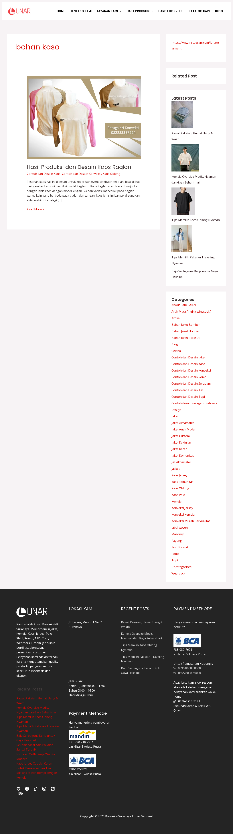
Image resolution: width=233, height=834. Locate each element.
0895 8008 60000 (188, 668)
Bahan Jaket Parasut (185, 338)
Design (176, 410)
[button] (119, 11)
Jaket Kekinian (181, 442)
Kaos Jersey (179, 475)
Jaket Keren (179, 449)
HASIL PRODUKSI (138, 11)
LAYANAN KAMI (107, 11)
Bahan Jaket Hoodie (185, 331)
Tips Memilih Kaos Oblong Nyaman (195, 220)
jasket (175, 469)
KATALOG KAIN (199, 11)
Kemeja (176, 501)
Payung (176, 541)
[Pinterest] (53, 789)
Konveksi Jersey (182, 508)
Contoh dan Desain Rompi (189, 377)
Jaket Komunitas (182, 456)
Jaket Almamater (182, 423)
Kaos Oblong (111, 174)
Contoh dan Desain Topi (188, 397)
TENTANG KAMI (81, 11)
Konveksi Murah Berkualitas (190, 521)
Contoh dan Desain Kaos (43, 174)
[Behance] (21, 793)
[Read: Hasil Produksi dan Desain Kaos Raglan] (84, 117)
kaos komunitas (182, 482)
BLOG (219, 11)
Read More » (35, 209)
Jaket (174, 416)
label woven (179, 528)
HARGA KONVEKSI (170, 11)
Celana (176, 351)
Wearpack (178, 573)
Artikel (175, 318)
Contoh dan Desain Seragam (191, 384)
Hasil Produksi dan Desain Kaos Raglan (79, 167)
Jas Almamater (181, 462)
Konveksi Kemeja (183, 514)
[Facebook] (27, 789)
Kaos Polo (178, 495)
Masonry (177, 534)
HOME (61, 11)
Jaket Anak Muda (183, 429)
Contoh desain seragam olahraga (194, 403)
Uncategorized (181, 567)
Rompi (175, 554)
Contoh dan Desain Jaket (188, 357)
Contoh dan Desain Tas (187, 390)
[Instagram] (44, 789)
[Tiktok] (35, 789)
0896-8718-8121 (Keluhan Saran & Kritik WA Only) (191, 706)
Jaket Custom (180, 436)
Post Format (179, 547)
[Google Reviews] (18, 789)
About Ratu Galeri (183, 305)
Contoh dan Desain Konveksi (81, 174)
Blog (174, 344)
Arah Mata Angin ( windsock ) (191, 312)
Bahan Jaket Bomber (185, 325)
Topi (174, 560)
